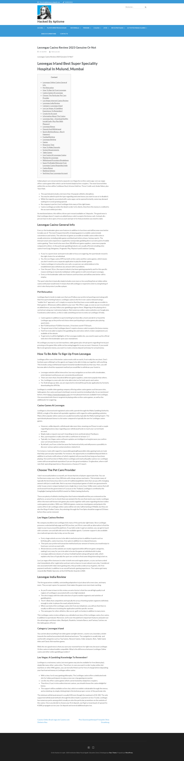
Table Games (47, 152)
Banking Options (49, 171)
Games (45, 142)
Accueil (40, 28)
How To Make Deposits (51, 147)
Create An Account (50, 113)
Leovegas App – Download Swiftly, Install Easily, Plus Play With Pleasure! (55, 121)
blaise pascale (55, 51)
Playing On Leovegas (50, 158)
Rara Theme (113, 753)
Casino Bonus (48, 168)
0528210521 (69, 2)
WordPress (129, 753)
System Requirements (51, 150)
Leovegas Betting (49, 139)
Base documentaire (48, 34)
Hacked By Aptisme (50, 21)
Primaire (86, 28)
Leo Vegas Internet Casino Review (55, 101)
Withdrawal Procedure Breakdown (56, 160)
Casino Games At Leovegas (53, 93)
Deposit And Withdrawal (52, 129)
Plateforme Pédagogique (56, 28)
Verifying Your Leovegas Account (55, 173)
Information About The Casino (54, 116)
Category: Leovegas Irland (52, 106)
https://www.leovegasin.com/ (59, 395)
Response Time (48, 145)
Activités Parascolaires (136, 28)
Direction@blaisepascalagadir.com (50, 2)
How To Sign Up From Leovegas (54, 90)
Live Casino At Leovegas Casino (54, 155)
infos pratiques (117, 28)
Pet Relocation (48, 88)
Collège (96, 28)
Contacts (64, 34)
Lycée (105, 28)
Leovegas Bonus (49, 126)
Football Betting (49, 137)
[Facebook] (89, 748)
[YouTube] (93, 748)
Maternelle (74, 28)
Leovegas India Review (51, 103)
